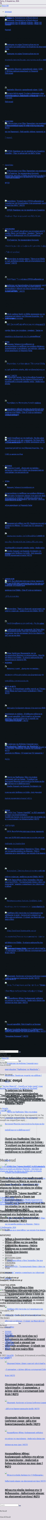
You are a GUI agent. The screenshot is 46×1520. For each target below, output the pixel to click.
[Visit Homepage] (4, 6)
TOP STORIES (10, 1252)
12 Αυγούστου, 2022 (7, 1197)
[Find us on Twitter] (1, 3)
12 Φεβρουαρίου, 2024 (8, 1227)
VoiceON (9, 1315)
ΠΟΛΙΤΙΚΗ (9, 121)
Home (2, 1074)
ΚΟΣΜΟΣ (8, 662)
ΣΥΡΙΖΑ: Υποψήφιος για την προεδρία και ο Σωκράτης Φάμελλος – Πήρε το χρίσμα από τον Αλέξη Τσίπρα (23, 228)
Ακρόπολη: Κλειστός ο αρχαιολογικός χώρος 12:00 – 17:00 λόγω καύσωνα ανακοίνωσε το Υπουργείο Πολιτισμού (24, 113)
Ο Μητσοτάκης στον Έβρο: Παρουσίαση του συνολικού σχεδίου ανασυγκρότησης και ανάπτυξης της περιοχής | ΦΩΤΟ (22, 1303)
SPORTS (8, 946)
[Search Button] (20, 1505)
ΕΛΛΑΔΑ (8, 11)
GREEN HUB (9, 579)
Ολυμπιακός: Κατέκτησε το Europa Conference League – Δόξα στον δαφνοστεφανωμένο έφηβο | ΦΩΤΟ (22, 1420)
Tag (6, 1074)
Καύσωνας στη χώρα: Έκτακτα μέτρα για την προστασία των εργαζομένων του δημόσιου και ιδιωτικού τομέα (25, 78)
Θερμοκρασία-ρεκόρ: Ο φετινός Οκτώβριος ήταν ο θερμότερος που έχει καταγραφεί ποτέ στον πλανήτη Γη (25, 643)
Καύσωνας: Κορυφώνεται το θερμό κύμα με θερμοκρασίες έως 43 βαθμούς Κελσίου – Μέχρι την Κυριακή (25, 42)
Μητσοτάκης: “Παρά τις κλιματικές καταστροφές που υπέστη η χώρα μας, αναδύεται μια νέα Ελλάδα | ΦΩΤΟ (24, 888)
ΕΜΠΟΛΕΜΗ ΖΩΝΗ (13, 1258)
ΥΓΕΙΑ (7, 342)
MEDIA (7, 810)
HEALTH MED (10, 1245)
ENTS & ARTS (10, 686)
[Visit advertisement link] (18, 1153)
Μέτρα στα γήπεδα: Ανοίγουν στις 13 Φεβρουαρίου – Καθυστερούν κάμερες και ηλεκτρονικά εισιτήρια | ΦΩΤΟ (24, 1493)
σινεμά (10, 1074)
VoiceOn (5, 1108)
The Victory (4, 1318)
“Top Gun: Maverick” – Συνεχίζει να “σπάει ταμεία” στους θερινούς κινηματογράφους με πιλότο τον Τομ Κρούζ (22, 1098)
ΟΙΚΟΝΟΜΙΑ (10, 229)
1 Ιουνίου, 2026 (5, 1111)
